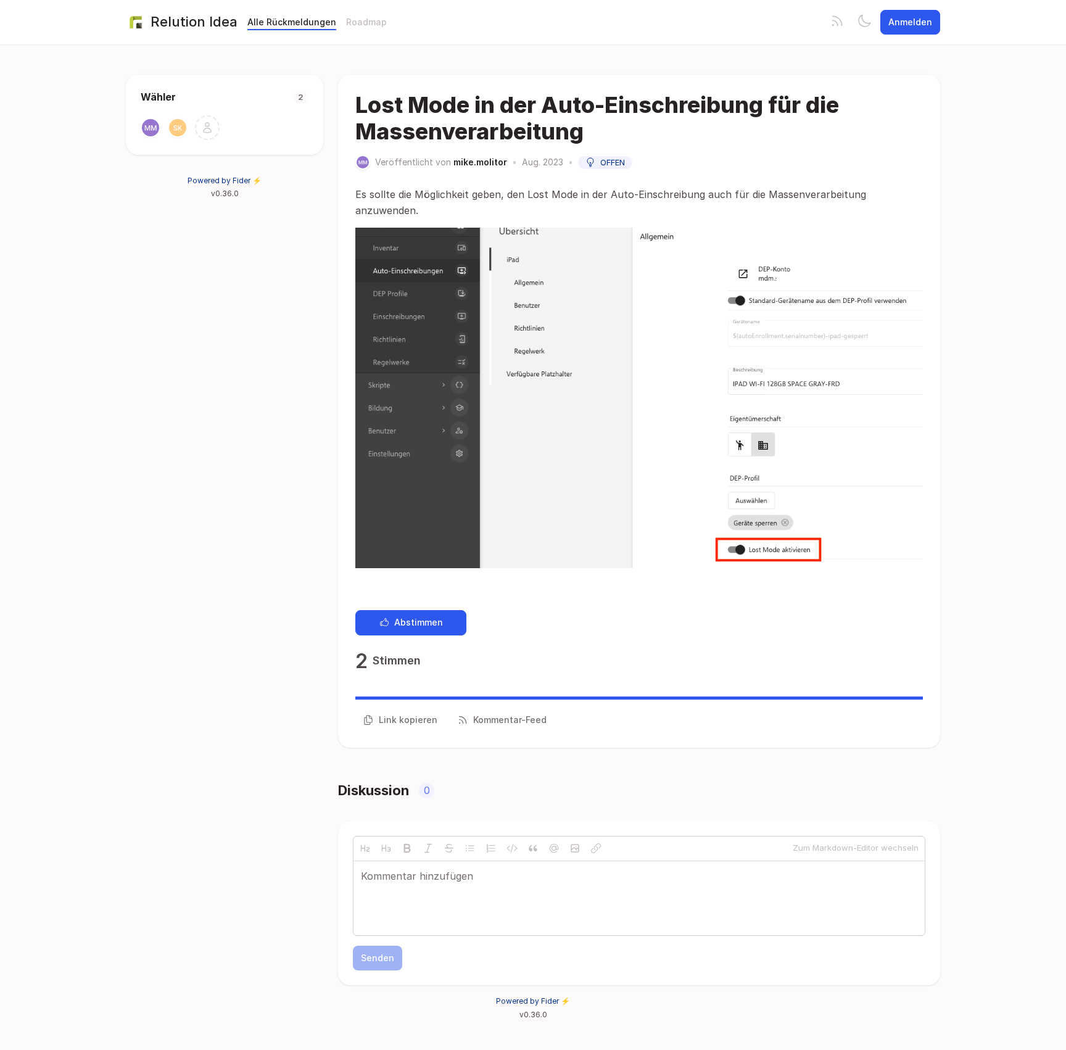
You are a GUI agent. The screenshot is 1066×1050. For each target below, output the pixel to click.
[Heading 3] (386, 848)
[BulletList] (470, 848)
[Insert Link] (596, 848)
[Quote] (533, 848)
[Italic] (428, 848)
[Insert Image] (575, 848)
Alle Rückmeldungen (291, 22)
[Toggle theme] (864, 22)
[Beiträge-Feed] (837, 22)
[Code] (512, 848)
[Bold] (407, 848)
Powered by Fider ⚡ (225, 180)
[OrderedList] (491, 848)
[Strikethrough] (449, 848)
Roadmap (366, 22)
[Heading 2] (365, 848)
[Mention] (554, 848)
